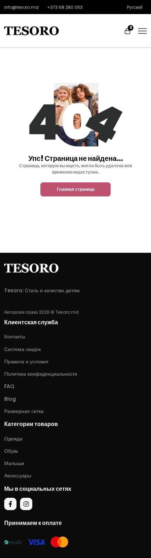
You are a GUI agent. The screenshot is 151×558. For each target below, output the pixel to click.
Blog (10, 398)
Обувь (11, 450)
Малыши (14, 463)
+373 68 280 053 (65, 7)
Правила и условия (26, 361)
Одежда (13, 438)
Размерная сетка (24, 411)
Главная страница (75, 189)
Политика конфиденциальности (40, 373)
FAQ (9, 386)
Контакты (14, 336)
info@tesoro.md (21, 7)
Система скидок (22, 349)
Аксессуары (17, 475)
